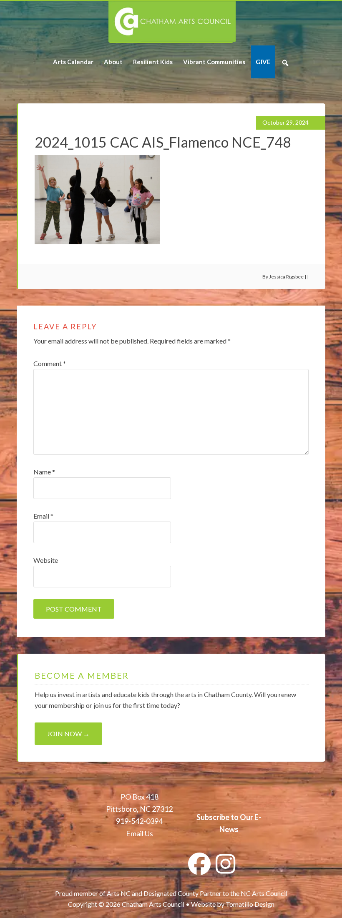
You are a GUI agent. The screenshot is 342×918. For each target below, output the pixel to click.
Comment (49, 363)
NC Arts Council (264, 893)
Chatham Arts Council (172, 22)
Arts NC (119, 893)
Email (43, 516)
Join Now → (68, 733)
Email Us (139, 833)
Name (44, 472)
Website (45, 560)
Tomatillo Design (250, 904)
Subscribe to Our (224, 817)
